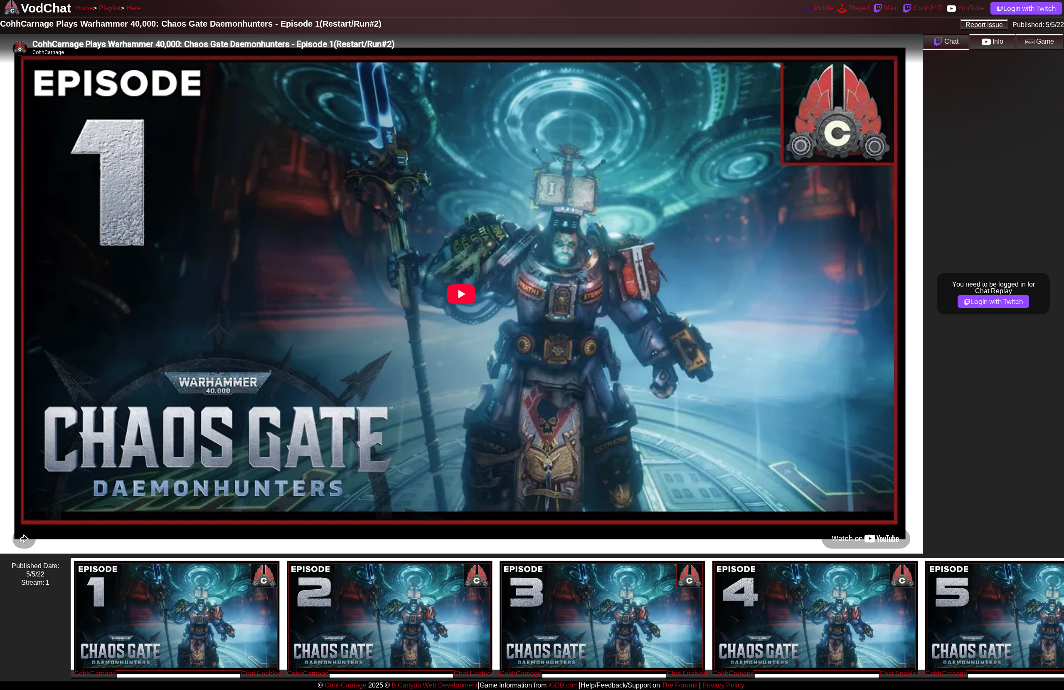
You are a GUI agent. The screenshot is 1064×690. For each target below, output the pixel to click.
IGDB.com (563, 685)
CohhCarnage (346, 685)
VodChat (46, 8)
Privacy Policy (723, 685)
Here (133, 8)
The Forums (679, 685)
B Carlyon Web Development (435, 685)
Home (84, 8)
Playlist (110, 8)
